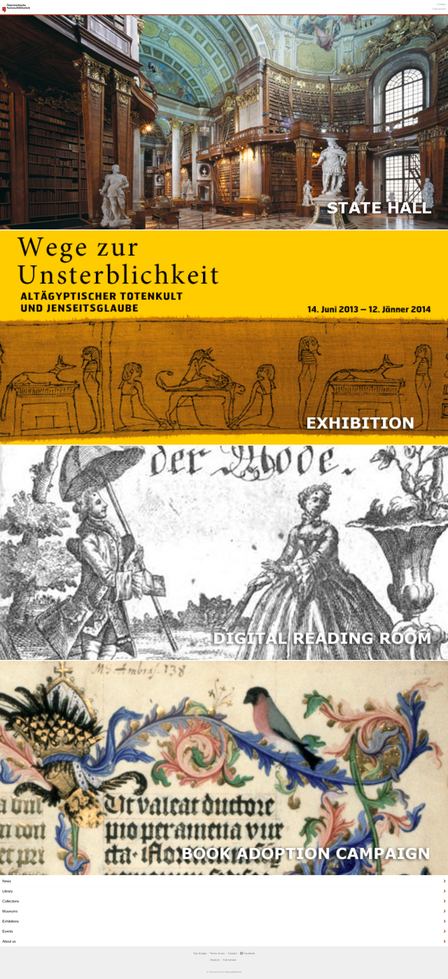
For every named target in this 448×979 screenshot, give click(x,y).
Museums (10, 911)
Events (7, 931)
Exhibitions (10, 921)
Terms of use (217, 953)
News (6, 881)
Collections (10, 901)
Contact (441, 4)
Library (7, 891)
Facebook (249, 953)
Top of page (199, 953)
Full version (439, 8)
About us (9, 941)
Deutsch (215, 959)
